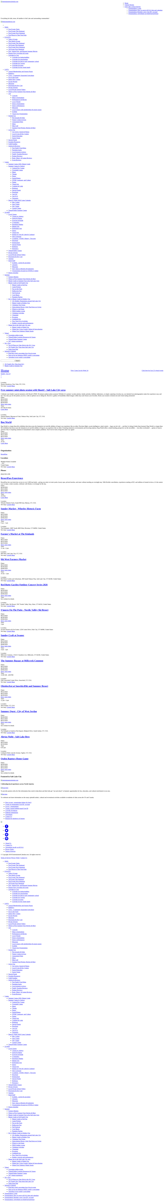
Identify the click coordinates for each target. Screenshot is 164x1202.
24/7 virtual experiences (15, 341)
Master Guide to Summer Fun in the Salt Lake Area (23, 281)
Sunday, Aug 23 (5, 374)
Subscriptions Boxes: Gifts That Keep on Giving (26, 307)
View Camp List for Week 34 (79, 370)
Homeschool (16, 242)
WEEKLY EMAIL (10, 351)
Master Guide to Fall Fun (19, 285)
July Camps (15, 206)
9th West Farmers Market (13, 559)
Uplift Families (12, 144)
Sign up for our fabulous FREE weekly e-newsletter (23, 355)
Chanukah (15, 315)
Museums (11, 83)
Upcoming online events (15, 335)
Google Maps (11, 386)
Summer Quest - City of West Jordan (19, 711)
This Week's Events (14, 41)
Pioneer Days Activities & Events (18, 53)
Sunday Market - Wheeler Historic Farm (21, 508)
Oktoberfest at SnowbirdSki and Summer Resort (24, 686)
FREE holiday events (18, 311)
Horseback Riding (17, 224)
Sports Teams (16, 138)
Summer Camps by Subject (16, 166)
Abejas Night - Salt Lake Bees (15, 736)
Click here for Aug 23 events (152, 370)
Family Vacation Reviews (20, 154)
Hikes (14, 124)
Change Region (129, 5)
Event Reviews (16, 160)
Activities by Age (13, 55)
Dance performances (18, 106)
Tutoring (10, 258)
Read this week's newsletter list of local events (22, 353)
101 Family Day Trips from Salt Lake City (21, 347)
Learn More (4, 409)
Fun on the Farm (13, 77)
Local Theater (16, 102)
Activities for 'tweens (18, 63)
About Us (8, 843)
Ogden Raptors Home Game (14, 758)
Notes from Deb (13, 349)
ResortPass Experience (12, 478)
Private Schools (13, 87)
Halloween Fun (16, 291)
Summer (7, 275)
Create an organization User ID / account (17, 804)
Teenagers (15, 198)
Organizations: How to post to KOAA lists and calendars (145, 10)
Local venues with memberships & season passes (26, 110)
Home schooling (13, 273)
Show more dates (6, 404)
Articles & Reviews (14, 146)
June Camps (15, 204)
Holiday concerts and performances (22, 323)
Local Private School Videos (16, 89)
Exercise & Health (17, 220)
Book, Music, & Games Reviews (22, 158)
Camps (7, 162)
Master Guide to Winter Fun (20, 327)
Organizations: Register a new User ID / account (142, 12)
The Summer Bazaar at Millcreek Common (22, 660)
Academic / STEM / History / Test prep (24, 238)
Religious (15, 188)
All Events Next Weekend (16, 49)
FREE (6, 27)
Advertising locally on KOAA (14, 847)
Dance (14, 176)
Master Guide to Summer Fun (13, 366)
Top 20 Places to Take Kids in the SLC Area (21, 345)
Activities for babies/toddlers (20, 57)
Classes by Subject (17, 216)
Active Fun (11, 130)
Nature (14, 182)
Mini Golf (15, 126)
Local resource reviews (19, 152)
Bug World (6, 422)
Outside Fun (12, 116)
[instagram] (7, 838)
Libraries (14, 265)
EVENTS (8, 37)
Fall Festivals (16, 293)
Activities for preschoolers (20, 59)
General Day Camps (18, 168)
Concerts (14, 95)
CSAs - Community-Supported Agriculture (21, 75)
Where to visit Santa (18, 309)
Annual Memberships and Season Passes (20, 71)
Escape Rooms (12, 81)
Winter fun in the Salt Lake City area (19, 325)
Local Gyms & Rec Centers (20, 134)
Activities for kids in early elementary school (25, 61)
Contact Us (8, 816)
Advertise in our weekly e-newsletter (19, 357)
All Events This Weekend (16, 45)
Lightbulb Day (16, 319)
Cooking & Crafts (17, 186)
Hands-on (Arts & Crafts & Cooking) (23, 234)
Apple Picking (16, 287)
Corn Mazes (15, 295)
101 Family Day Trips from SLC (14, 364)
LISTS (7, 69)
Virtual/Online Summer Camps (17, 210)
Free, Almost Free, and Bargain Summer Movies (22, 51)
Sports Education (17, 136)
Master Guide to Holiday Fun (21, 303)
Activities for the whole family (21, 67)
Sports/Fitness (16, 178)
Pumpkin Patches (17, 297)
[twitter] (7, 830)
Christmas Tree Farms (18, 305)
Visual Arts (15, 184)
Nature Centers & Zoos (19, 120)
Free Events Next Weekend (16, 33)
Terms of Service (10, 851)
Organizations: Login (134, 8)
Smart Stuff (11, 260)
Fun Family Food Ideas (19, 148)
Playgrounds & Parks (18, 118)
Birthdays (11, 73)
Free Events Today (14, 29)
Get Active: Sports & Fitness (20, 132)
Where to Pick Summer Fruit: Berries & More (22, 91)
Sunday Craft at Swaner (12, 635)
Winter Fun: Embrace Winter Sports (23, 331)
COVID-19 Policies (11, 810)
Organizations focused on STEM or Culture (25, 271)
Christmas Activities (18, 313)
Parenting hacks (17, 150)
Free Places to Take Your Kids (17, 35)
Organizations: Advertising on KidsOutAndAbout (143, 13)
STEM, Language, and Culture (21, 180)
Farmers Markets (13, 277)
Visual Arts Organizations (20, 114)
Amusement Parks (17, 122)
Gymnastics (15, 222)
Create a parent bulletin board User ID (16, 808)
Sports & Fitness (17, 218)
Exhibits (14, 112)
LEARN (7, 212)
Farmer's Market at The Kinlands (17, 534)
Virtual (7, 333)
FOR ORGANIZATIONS (133, 7)
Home (126, 3)
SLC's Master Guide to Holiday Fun (19, 299)
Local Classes (12, 214)
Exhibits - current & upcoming (21, 263)
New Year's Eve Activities (20, 321)
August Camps (16, 208)
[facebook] (7, 826)
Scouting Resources (14, 142)
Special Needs (12, 140)
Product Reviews (17, 156)
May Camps (15, 202)
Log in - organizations (12, 806)
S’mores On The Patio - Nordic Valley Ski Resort (24, 610)
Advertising (8, 814)
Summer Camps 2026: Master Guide (19, 164)
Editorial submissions (11, 812)
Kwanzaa (15, 317)
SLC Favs (8, 343)
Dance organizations (18, 104)
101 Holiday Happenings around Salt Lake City (26, 301)
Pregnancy (15, 248)
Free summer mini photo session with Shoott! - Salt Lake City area (33, 390)
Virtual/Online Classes (15, 250)
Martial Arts (15, 226)
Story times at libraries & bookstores (23, 269)
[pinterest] (7, 834)
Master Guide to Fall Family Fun (18, 283)
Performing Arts (17, 228)
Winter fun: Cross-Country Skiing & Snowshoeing (27, 329)
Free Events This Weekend (16, 31)
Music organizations (18, 97)
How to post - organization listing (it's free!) (18, 802)
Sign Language (16, 236)
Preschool (15, 192)
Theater (14, 174)
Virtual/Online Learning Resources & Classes (22, 337)
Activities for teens (17, 65)
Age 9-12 (15, 196)
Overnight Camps (17, 170)
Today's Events (12, 39)
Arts (9, 93)
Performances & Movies (19, 99)
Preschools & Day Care (15, 85)
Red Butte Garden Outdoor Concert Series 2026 (24, 584)
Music (14, 172)
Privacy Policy (9, 849)
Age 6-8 (14, 194)
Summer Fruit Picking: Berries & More (23, 128)
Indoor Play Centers (14, 79)
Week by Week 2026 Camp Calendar (19, 200)
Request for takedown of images (15, 818)
